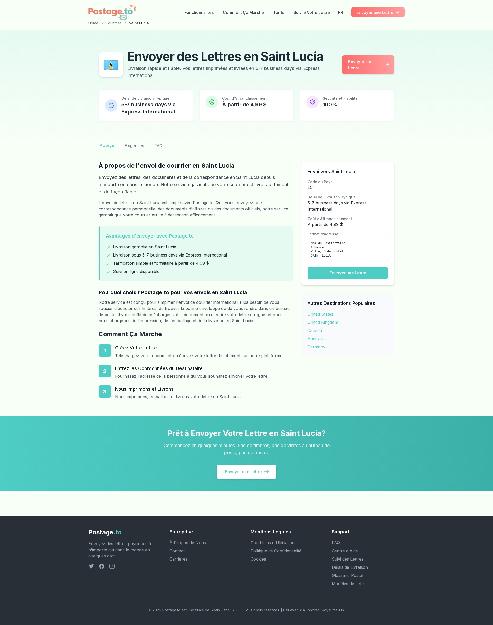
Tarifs (278, 12)
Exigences (134, 145)
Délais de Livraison (350, 567)
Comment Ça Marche (243, 12)
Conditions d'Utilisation (273, 542)
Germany (316, 346)
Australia (316, 338)
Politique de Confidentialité (276, 550)
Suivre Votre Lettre (311, 12)
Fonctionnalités (199, 12)
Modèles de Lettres (350, 583)
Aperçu (107, 145)
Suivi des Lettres (348, 559)
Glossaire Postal (347, 575)
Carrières (178, 559)
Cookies (258, 559)
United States (320, 314)
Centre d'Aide (345, 550)
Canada (314, 330)
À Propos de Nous (187, 542)
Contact (177, 550)
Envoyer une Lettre (360, 64)
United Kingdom (322, 322)
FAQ (158, 145)
